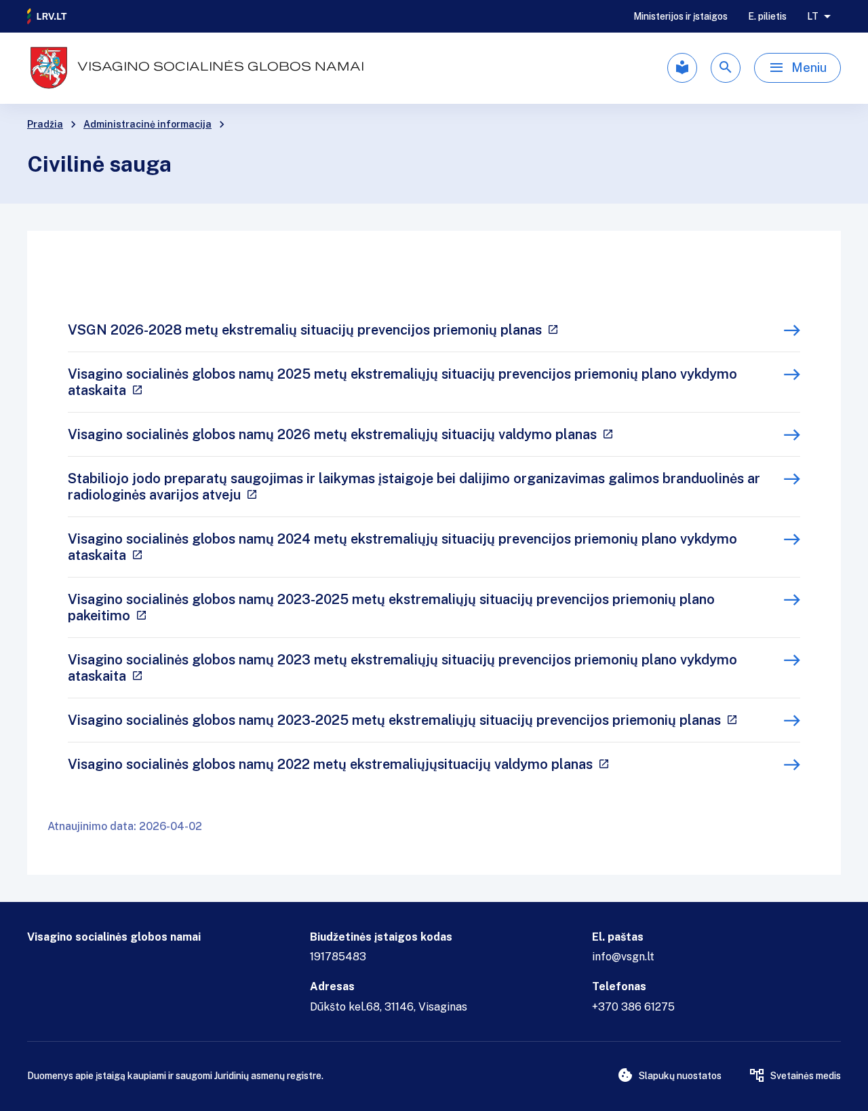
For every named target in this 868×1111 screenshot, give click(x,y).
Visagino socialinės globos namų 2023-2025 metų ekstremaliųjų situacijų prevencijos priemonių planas (394, 720)
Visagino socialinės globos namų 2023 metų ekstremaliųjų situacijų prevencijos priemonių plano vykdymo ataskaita (402, 668)
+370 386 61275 (633, 1006)
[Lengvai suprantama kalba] (682, 68)
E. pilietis (767, 16)
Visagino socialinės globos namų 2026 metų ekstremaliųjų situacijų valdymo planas (332, 434)
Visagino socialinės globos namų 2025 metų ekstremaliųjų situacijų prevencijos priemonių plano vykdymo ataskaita (402, 382)
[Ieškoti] (726, 68)
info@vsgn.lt (623, 956)
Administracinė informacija (147, 124)
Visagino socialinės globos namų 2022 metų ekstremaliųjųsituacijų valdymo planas (330, 764)
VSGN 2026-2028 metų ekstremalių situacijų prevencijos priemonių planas (305, 330)
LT (812, 16)
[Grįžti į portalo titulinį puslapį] (47, 16)
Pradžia (45, 124)
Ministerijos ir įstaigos (680, 16)
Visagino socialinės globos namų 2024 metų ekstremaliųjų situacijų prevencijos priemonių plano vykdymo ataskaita (402, 547)
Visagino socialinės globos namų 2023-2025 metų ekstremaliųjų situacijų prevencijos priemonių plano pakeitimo (391, 607)
